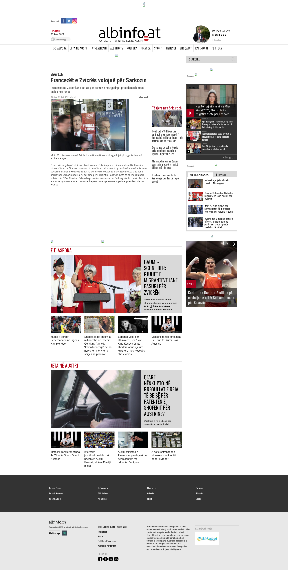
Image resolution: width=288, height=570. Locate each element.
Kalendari (201, 48)
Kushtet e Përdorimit (107, 545)
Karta (100, 536)
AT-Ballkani (99, 48)
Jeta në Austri (79, 48)
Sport (158, 48)
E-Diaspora (59, 48)
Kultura (132, 48)
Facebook (63, 20)
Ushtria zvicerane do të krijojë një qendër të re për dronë (166, 178)
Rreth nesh (102, 531)
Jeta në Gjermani (56, 493)
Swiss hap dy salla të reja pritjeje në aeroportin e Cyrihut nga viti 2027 (165, 150)
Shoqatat (186, 48)
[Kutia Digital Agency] (64, 533)
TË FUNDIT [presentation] (220, 174)
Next (234, 244)
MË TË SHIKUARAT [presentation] (200, 174)
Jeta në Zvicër (55, 488)
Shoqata (199, 493)
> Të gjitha (229, 157)
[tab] (200, 174)
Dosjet (199, 498)
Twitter (69, 20)
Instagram (74, 20)
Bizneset (171, 48)
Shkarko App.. (61, 39)
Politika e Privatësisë (107, 541)
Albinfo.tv (116, 48)
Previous (227, 244)
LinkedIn (80, 20)
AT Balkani (102, 498)
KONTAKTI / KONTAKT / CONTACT (112, 527)
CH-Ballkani (103, 493)
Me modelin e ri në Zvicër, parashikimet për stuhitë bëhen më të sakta (165, 164)
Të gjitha (217, 39)
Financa (146, 48)
